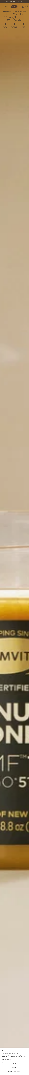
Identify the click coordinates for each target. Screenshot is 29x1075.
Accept (14, 1063)
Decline (14, 1067)
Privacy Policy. (6, 1059)
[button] (2, 6)
